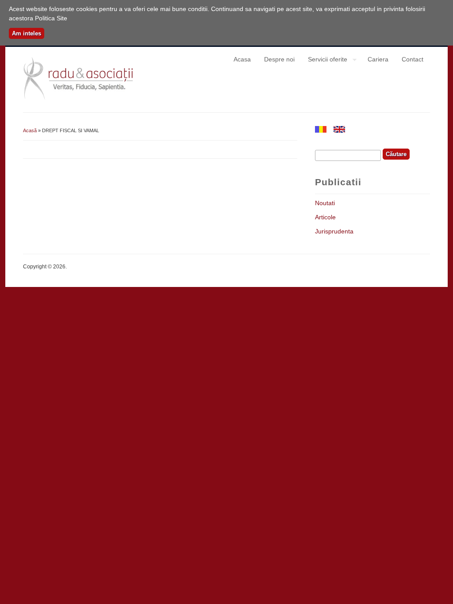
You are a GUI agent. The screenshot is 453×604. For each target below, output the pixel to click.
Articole (325, 217)
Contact (412, 59)
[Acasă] (80, 98)
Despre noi (279, 59)
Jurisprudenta (334, 231)
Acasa (242, 59)
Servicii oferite (324, 60)
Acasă (30, 130)
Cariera (378, 59)
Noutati (325, 202)
